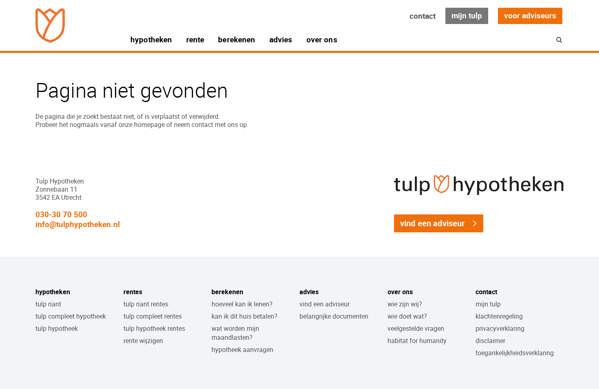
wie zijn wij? (405, 303)
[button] (559, 39)
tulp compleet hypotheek (70, 316)
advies (281, 39)
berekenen (236, 39)
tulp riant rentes (145, 303)
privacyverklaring (500, 328)
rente (195, 39)
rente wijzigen (143, 340)
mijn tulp (466, 15)
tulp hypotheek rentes (154, 328)
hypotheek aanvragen (242, 349)
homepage (149, 124)
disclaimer (490, 340)
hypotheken (151, 39)
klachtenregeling (499, 316)
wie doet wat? (407, 316)
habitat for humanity (417, 340)
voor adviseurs (530, 15)
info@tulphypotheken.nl (77, 224)
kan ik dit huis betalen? (244, 316)
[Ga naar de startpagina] (479, 194)
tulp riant (48, 303)
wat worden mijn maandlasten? (235, 333)
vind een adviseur (432, 223)
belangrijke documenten (334, 316)
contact (423, 15)
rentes (132, 291)
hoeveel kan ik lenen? (242, 303)
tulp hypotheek (56, 328)
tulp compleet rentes (152, 316)
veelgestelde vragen (416, 328)
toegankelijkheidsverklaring (515, 352)
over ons (321, 39)
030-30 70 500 (61, 214)
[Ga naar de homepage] (50, 25)
